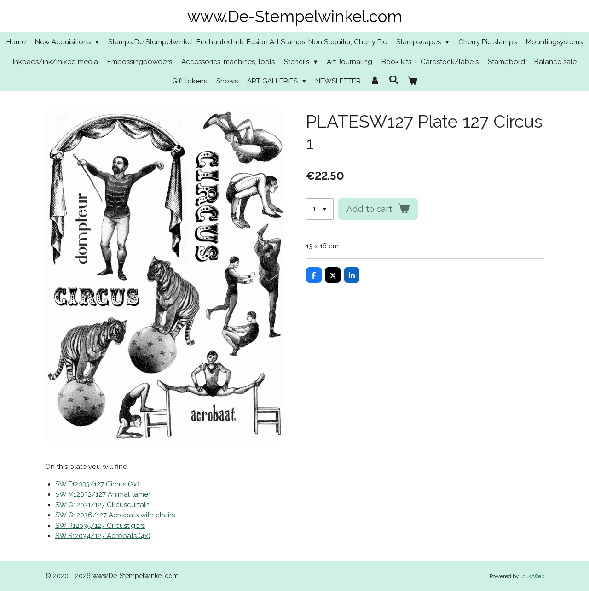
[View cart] (412, 81)
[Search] (393, 80)
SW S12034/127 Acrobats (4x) (102, 536)
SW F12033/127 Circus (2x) (97, 484)
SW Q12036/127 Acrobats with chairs (115, 515)
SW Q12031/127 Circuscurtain (102, 505)
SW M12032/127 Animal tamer (102, 494)
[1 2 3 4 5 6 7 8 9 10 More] (320, 209)
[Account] (374, 81)
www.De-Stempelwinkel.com (294, 16)
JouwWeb (532, 576)
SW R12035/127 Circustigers (100, 525)
